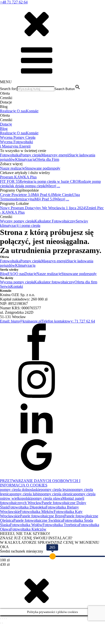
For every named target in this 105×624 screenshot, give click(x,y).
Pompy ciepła (30, 155)
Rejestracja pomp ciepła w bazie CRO (49, 181)
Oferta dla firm (85, 282)
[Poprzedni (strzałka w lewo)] (0, 623)
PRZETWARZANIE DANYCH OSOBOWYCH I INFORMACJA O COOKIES (40, 483)
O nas (21, 111)
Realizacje (8, 111)
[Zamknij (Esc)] (6, 618)
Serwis (5, 286)
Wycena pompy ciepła (17, 282)
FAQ (11, 274)
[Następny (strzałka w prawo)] (2, 623)
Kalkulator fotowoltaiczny (54, 282)
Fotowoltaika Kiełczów (28, 529)
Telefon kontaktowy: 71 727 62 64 (68, 321)
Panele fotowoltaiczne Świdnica (38, 520)
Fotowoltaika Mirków (37, 511)
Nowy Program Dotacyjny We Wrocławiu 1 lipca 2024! (43, 208)
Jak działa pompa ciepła (27, 186)
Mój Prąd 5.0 (44, 199)
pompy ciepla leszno (56, 489)
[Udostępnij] (4, 618)
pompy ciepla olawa (46, 498)
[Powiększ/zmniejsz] (0, 618)
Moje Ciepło (62, 195)
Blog (4, 129)
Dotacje (6, 124)
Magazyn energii (54, 261)
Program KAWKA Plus (18, 177)
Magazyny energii (55, 155)
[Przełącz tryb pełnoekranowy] (2, 618)
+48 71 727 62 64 (14, 2)
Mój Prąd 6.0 (43, 195)
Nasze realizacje (12, 168)
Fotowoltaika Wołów (26, 525)
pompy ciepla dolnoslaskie (20, 489)
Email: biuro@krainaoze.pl (21, 321)
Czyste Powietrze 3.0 (16, 195)
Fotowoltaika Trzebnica (60, 525)
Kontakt (32, 111)
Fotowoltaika (10, 155)
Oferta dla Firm (47, 159)
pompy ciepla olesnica (58, 494)
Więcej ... (53, 186)
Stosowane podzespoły (42, 168)
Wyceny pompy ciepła (17, 221)
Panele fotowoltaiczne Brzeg (42, 516)
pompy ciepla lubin (26, 494)
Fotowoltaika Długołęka (27, 507)
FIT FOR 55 (10, 181)
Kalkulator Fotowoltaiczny (55, 221)
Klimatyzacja (25, 159)
